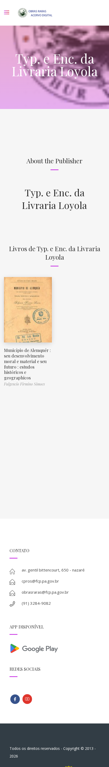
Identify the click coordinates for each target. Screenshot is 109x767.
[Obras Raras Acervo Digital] (35, 13)
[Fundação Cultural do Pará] (27, 699)
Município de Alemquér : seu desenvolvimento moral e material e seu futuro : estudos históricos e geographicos (27, 363)
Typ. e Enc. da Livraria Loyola (54, 198)
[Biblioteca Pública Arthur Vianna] (15, 699)
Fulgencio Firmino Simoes (24, 384)
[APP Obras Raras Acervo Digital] (55, 648)
